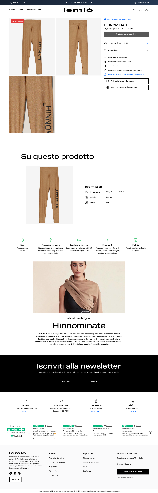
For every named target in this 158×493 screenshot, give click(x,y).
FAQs (85, 467)
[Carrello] (146, 10)
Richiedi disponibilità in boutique (124, 87)
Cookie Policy (54, 475)
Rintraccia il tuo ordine (133, 472)
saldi (39, 10)
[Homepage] (78, 10)
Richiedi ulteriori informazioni (123, 81)
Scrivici (24, 411)
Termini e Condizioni (57, 458)
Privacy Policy (54, 471)
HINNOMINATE (116, 25)
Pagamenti (53, 467)
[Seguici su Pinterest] (19, 473)
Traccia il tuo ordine (91, 462)
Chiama (131, 411)
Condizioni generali (57, 462)
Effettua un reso (89, 458)
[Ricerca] (134, 10)
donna (12, 10)
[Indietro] (68, 2)
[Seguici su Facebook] (10, 473)
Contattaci (87, 471)
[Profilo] (140, 10)
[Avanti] (102, 2)
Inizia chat (95, 411)
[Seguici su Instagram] (15, 473)
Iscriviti (94, 382)
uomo (20, 10)
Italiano (15, 480)
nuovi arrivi (31, 10)
